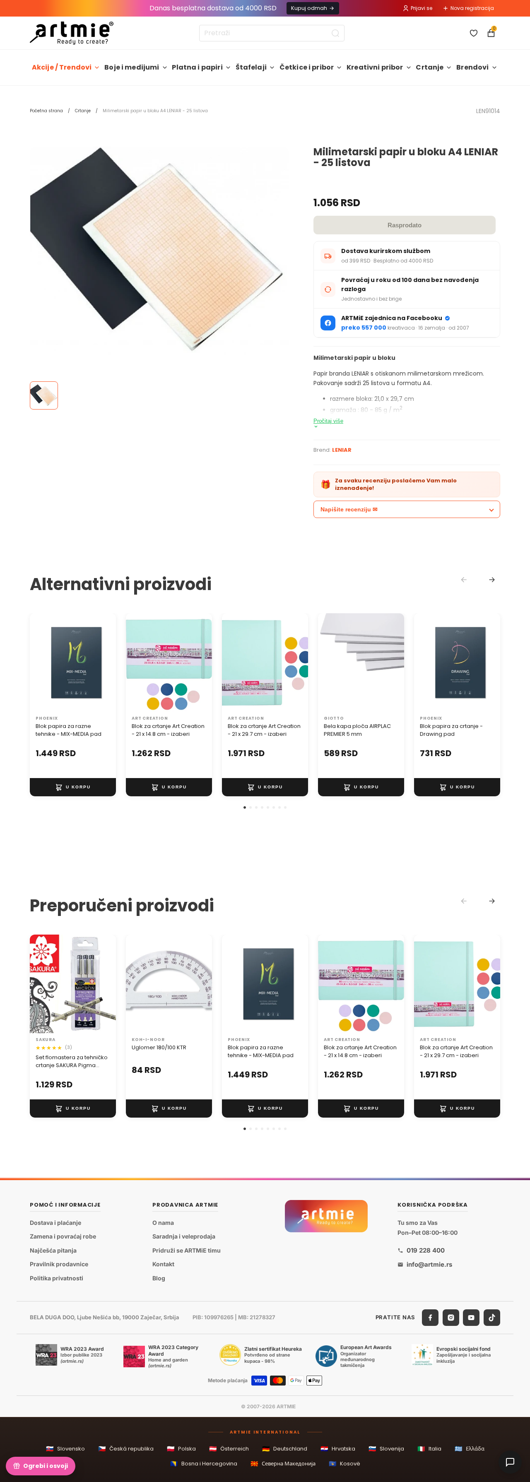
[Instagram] (451, 1317)
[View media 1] (44, 395)
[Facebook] (430, 1317)
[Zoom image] (159, 251)
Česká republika (126, 1448)
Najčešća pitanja (53, 1250)
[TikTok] (492, 1317)
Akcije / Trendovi (62, 67)
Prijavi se (421, 8)
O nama (163, 1222)
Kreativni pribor (375, 67)
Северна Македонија (283, 1463)
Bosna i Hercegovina (203, 1463)
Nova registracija (472, 8)
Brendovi (472, 67)
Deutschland (284, 1448)
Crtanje (429, 67)
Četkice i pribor (306, 67)
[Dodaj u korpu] (73, 787)
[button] (244, 807)
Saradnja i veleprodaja (183, 1236)
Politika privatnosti (56, 1278)
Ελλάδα (469, 1448)
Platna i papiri (197, 67)
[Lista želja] (473, 33)
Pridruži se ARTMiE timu (186, 1250)
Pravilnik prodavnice (59, 1264)
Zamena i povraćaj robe (63, 1236)
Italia (429, 1448)
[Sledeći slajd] (107, 662)
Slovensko (65, 1448)
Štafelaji (251, 67)
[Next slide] (492, 579)
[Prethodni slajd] (39, 662)
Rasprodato (405, 225)
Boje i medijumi (131, 67)
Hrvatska (337, 1448)
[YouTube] (471, 1317)
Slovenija (386, 1448)
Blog (158, 1278)
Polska (181, 1448)
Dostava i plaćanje (55, 1222)
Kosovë (344, 1463)
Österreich (229, 1448)
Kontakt (163, 1264)
